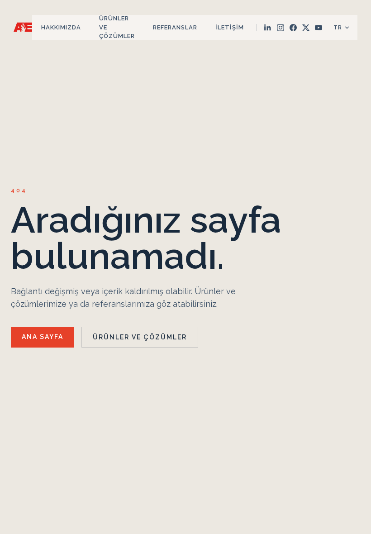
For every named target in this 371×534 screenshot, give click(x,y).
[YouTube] (318, 27)
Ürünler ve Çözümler (117, 27)
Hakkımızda (61, 27)
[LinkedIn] (267, 27)
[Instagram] (280, 27)
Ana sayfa (42, 336)
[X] (305, 27)
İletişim (229, 27)
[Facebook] (293, 27)
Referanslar (175, 27)
